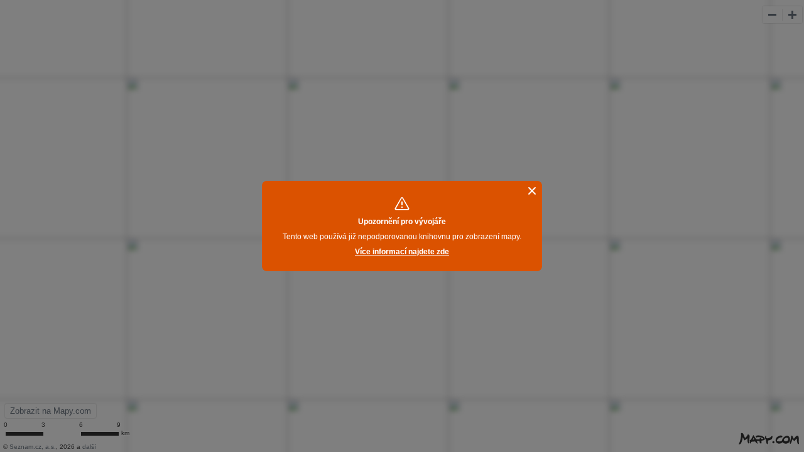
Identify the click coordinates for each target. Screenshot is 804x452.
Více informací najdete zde (402, 251)
